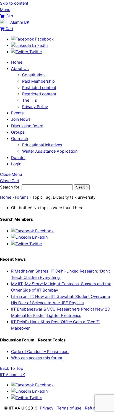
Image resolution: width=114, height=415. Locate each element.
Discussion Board (27, 125)
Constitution (33, 74)
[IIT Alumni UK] (14, 22)
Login (16, 163)
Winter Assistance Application (49, 151)
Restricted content (39, 87)
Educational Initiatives (42, 144)
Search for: (10, 187)
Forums (22, 197)
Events (17, 113)
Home (16, 62)
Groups (18, 132)
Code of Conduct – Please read (40, 351)
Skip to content (14, 3)
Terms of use (69, 408)
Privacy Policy (35, 106)
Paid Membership (38, 81)
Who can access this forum (36, 357)
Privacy (46, 408)
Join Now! (20, 119)
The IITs (29, 100)
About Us (20, 68)
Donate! (18, 157)
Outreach (19, 138)
